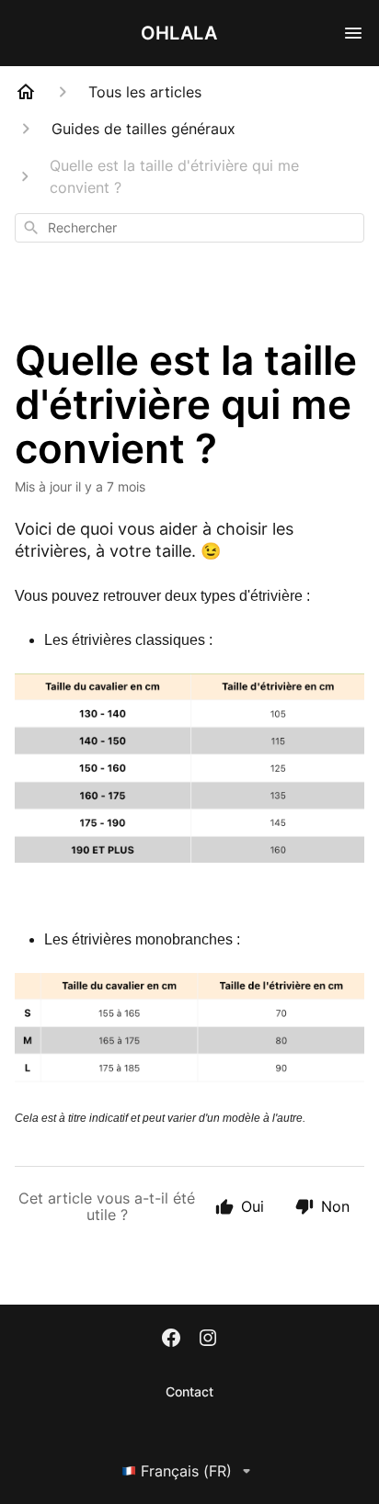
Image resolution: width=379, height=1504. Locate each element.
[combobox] (189, 228)
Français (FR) (186, 1471)
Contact (189, 1391)
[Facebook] (171, 1339)
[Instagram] (208, 1339)
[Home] (26, 92)
